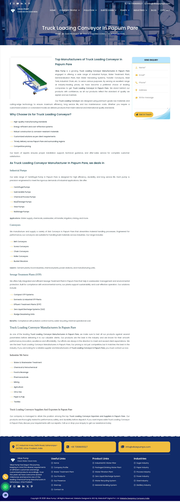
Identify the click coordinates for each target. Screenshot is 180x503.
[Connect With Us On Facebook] (10, 3)
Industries (139, 10)
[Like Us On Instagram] (14, 3)
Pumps (123, 10)
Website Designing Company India (134, 498)
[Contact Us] (5, 478)
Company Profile (68, 10)
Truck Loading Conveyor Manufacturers (39, 344)
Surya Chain (107, 10)
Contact (165, 10)
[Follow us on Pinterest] (29, 3)
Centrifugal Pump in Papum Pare (43, 177)
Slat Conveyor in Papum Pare (61, 231)
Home (53, 10)
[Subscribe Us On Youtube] (18, 3)
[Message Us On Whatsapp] (5, 487)
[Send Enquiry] (5, 495)
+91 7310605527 (79, 446)
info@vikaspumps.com (138, 446)
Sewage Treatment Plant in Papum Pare (60, 281)
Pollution (89, 10)
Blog (153, 10)
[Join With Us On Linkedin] (22, 3)
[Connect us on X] (25, 3)
